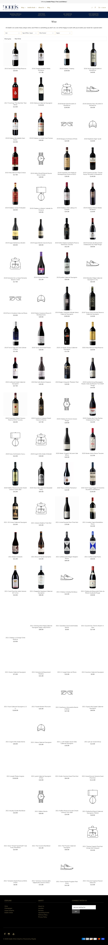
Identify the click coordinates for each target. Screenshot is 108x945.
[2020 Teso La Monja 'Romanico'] (67, 474)
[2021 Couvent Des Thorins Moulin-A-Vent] (93, 612)
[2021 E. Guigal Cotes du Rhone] (67, 658)
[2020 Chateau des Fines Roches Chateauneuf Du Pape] (93, 404)
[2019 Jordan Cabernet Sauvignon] (67, 263)
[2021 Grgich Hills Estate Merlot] (15, 728)
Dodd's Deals (31, 7)
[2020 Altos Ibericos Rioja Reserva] (93, 333)
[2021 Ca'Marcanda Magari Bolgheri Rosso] (67, 543)
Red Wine (18, 39)
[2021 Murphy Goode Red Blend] (15, 797)
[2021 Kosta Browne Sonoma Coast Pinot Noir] (93, 762)
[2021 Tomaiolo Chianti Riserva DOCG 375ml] (15, 867)
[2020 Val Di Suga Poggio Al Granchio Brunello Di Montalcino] (93, 474)
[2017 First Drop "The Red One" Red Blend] (15, 89)
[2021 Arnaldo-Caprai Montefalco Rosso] (93, 508)
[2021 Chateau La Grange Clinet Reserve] (15, 618)
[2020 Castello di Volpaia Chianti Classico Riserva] (41, 404)
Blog (48, 7)
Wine (6, 906)
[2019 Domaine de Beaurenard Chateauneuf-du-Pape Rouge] (93, 229)
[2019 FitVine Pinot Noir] (41, 263)
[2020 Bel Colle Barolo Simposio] (41, 368)
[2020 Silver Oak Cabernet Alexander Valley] (41, 474)
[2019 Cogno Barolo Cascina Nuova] (41, 229)
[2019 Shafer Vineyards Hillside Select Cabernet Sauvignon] (67, 298)
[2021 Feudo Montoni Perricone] (41, 693)
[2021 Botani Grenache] (15, 543)
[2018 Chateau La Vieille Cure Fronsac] (41, 124)
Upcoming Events (43, 912)
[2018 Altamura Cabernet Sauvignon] (41, 89)
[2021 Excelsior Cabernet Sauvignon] (93, 658)
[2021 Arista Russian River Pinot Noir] (67, 508)
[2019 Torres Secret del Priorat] (41, 333)
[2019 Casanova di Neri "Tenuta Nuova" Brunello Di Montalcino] (93, 159)
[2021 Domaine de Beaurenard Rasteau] (41, 658)
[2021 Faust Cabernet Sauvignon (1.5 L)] (15, 693)
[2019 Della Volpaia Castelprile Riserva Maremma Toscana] (67, 229)
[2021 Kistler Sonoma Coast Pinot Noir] (67, 762)
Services (41, 910)
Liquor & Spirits (9, 910)
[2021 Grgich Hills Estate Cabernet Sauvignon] (93, 693)
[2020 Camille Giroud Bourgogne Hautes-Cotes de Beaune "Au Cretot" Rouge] (93, 368)
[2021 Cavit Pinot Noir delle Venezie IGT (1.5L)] (15, 577)
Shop (22, 7)
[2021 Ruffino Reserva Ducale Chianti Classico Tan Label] (67, 797)
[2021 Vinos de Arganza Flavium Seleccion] (93, 867)
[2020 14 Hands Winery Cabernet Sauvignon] (67, 333)
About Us (41, 7)
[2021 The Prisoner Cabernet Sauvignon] (67, 832)
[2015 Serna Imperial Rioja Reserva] (15, 55)
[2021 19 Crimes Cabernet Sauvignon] (15, 508)
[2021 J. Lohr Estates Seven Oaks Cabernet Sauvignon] (67, 728)
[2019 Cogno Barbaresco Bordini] (15, 229)
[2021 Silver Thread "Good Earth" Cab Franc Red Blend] (15, 832)
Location (41, 908)
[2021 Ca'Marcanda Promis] (93, 543)
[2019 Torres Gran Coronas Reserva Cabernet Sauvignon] (93, 298)
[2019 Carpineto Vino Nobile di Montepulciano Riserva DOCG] (67, 159)
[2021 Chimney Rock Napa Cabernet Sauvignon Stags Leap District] (41, 612)
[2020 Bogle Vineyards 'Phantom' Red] (67, 368)
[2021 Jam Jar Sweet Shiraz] (93, 728)
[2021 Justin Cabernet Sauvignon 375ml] (41, 762)
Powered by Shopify (29, 939)
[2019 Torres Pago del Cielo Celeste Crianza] (15, 333)
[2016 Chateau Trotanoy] (67, 55)
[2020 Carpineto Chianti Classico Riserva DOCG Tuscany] (15, 404)
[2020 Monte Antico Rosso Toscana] (93, 439)
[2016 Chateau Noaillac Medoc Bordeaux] (41, 55)
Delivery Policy (43, 915)
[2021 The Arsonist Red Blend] (41, 832)
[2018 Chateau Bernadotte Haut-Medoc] (15, 124)
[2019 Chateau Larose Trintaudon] (15, 194)
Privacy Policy (42, 917)
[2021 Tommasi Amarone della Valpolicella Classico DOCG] (41, 867)
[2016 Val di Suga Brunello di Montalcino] (93, 55)
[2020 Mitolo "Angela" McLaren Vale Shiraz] (67, 439)
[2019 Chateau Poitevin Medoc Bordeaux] (93, 194)
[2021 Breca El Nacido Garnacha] (41, 543)
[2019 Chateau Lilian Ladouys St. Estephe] (67, 194)
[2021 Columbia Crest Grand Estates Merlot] (67, 612)
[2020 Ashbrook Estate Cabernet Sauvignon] (15, 368)
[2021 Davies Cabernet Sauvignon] (15, 658)
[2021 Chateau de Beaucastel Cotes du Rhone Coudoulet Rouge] (93, 577)
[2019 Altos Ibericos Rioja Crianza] (15, 159)
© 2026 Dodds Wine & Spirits (12, 939)
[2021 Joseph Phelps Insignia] (15, 762)
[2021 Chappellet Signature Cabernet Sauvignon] (41, 577)
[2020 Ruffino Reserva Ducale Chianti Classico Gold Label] (15, 474)
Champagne (8, 908)
